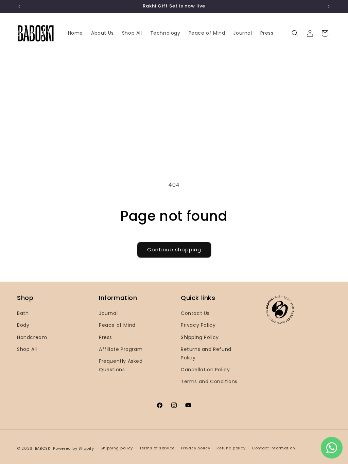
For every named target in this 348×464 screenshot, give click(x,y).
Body (23, 325)
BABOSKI (43, 448)
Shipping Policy (200, 337)
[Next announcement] (328, 6)
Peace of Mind (117, 325)
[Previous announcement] (19, 6)
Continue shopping (174, 249)
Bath (23, 313)
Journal (108, 313)
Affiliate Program (120, 349)
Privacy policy (195, 448)
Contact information (273, 448)
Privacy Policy (198, 325)
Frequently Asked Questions (121, 365)
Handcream (32, 337)
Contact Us (195, 313)
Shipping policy (117, 448)
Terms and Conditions (209, 381)
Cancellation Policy (205, 369)
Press (105, 337)
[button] (295, 33)
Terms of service (157, 448)
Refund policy (230, 448)
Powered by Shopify (73, 448)
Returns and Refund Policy (206, 353)
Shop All (27, 349)
